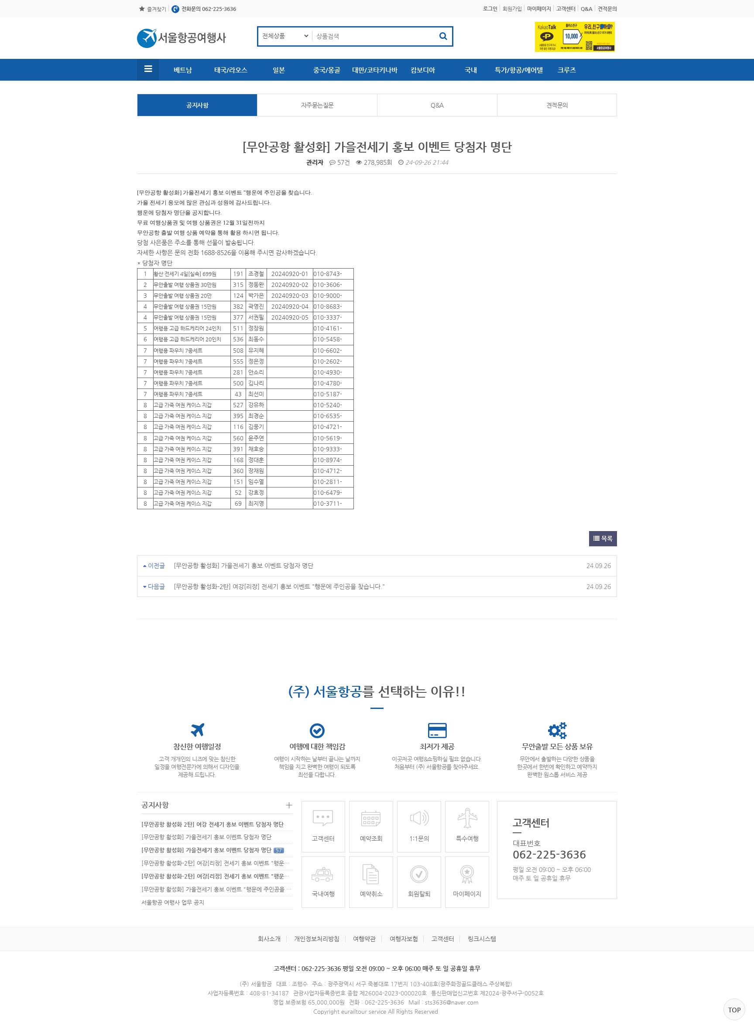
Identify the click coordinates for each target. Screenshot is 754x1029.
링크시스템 (482, 938)
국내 (471, 70)
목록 (606, 538)
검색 (443, 36)
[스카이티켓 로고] (181, 38)
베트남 (183, 70)
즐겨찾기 (156, 9)
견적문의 (557, 105)
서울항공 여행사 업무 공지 (172, 902)
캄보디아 (423, 70)
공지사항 (197, 105)
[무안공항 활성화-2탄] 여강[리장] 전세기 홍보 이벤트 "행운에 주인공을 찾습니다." (279, 586)
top (734, 1009)
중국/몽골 (326, 70)
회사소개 (269, 938)
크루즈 (567, 70)
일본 (279, 70)
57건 (343, 162)
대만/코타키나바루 (375, 73)
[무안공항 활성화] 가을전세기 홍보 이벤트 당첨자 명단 (243, 565)
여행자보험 (404, 938)
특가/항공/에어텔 (519, 70)
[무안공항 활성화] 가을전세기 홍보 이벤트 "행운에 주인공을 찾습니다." (231, 889)
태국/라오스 (230, 70)
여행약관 (364, 938)
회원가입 (512, 9)
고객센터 (443, 938)
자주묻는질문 (317, 105)
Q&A (437, 105)
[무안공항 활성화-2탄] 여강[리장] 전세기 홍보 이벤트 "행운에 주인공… (226, 863)
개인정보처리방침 (316, 938)
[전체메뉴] (148, 70)
